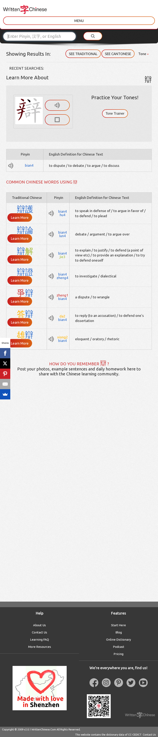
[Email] (5, 384)
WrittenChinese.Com (43, 729)
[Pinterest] (5, 374)
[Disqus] (79, 444)
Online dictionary (118, 639)
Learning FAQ (39, 639)
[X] (5, 363)
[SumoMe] (5, 394)
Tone (142, 54)
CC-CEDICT (135, 734)
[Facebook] (5, 353)
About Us (39, 625)
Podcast (118, 646)
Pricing (118, 654)
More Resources (39, 646)
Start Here (118, 625)
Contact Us (39, 632)
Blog (118, 632)
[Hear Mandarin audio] (57, 105)
